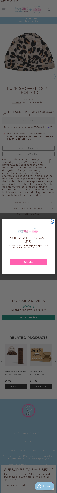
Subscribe (28, 262)
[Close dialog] (52, 222)
